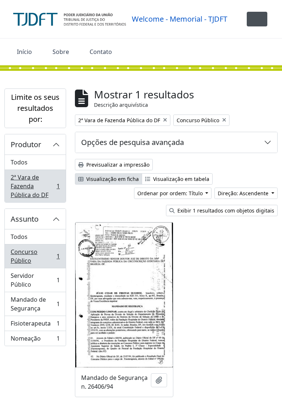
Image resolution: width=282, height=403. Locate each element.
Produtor (26, 144)
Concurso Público (35, 256)
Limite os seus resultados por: (35, 108)
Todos (19, 162)
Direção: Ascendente (244, 193)
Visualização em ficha (112, 178)
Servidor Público (35, 280)
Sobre (61, 52)
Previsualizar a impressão (117, 164)
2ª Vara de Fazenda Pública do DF (35, 186)
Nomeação (35, 340)
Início (24, 52)
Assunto (25, 219)
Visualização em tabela (180, 178)
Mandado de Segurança (35, 303)
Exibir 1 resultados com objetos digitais (225, 210)
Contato (101, 52)
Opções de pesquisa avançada (132, 142)
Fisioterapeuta (35, 325)
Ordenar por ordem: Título (170, 193)
